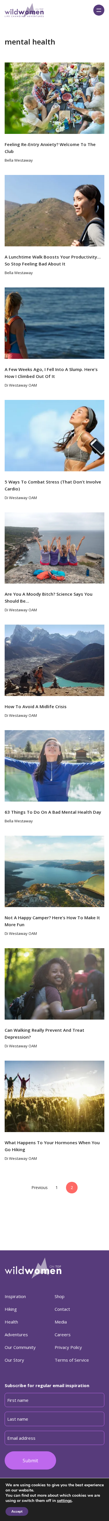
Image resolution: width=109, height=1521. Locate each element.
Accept (16, 1511)
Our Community (20, 1347)
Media (61, 1322)
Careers (63, 1334)
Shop (60, 1296)
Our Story (14, 1360)
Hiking (11, 1309)
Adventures (16, 1334)
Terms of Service (72, 1360)
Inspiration (15, 1296)
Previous (39, 1187)
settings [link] (64, 1500)
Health (11, 1322)
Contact (62, 1309)
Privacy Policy (68, 1347)
